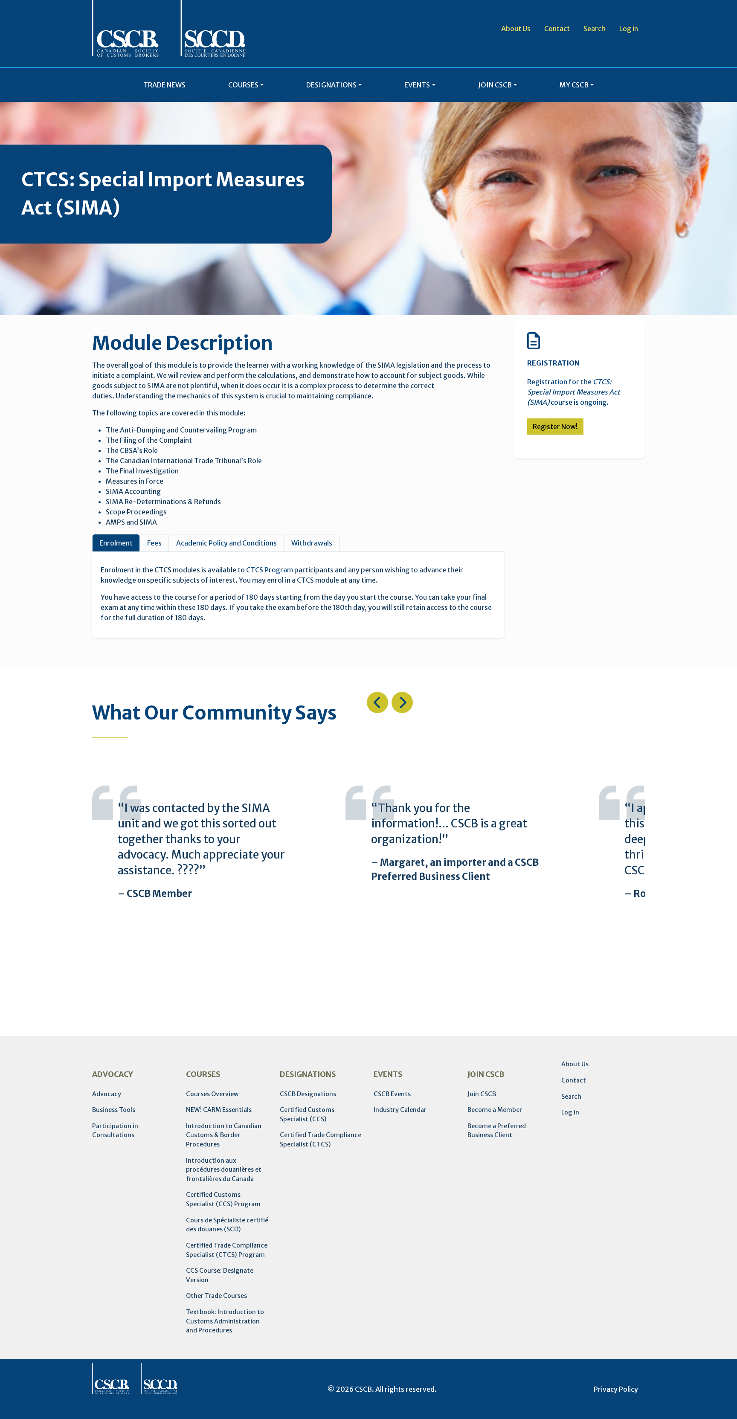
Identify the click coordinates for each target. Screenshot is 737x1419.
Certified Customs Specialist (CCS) (307, 1114)
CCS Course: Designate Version (219, 1275)
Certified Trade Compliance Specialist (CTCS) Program (226, 1250)
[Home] (169, 28)
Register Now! (555, 426)
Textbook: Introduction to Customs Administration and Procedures (225, 1321)
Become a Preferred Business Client (496, 1130)
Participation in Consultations (115, 1130)
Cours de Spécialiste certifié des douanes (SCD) (227, 1224)
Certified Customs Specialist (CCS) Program (223, 1199)
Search (594, 28)
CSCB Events (392, 1094)
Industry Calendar (400, 1110)
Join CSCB (481, 1094)
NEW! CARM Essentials (219, 1110)
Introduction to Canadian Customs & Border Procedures (223, 1135)
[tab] (116, 543)
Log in (628, 28)
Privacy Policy (616, 1389)
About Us (516, 28)
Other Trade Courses (216, 1296)
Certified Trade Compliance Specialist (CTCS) (320, 1139)
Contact (557, 28)
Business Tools (113, 1110)
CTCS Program (269, 570)
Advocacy (106, 1094)
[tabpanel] (298, 594)
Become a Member (494, 1110)
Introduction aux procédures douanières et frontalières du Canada (223, 1170)
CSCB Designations (308, 1094)
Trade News (164, 85)
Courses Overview (212, 1094)
